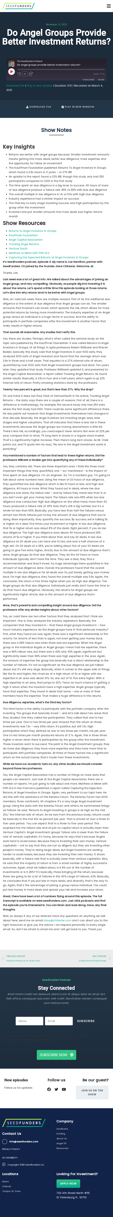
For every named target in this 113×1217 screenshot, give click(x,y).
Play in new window (39, 85)
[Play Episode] (11, 71)
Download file (15, 85)
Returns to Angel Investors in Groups (32, 231)
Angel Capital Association (26, 240)
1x (25, 74)
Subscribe (88, 79)
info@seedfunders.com (23, 1141)
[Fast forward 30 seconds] (32, 74)
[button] (108, 6)
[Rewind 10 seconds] (19, 74)
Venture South (18, 248)
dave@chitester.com (57, 920)
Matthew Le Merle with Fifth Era (29, 253)
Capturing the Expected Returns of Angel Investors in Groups (48, 257)
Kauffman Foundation (23, 235)
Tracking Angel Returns (24, 244)
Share (101, 79)
